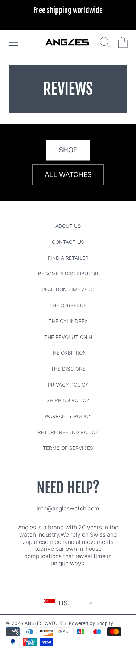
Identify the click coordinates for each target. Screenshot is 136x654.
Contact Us (68, 242)
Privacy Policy (68, 385)
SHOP (68, 149)
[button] (13, 42)
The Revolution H (68, 337)
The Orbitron (68, 353)
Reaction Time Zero (68, 289)
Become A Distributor (68, 273)
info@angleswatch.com (68, 508)
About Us (68, 226)
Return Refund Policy (68, 432)
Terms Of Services (68, 448)
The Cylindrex (68, 321)
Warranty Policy (68, 416)
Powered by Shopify (91, 623)
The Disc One (68, 369)
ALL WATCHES (68, 174)
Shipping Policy (68, 400)
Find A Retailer (68, 258)
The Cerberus (68, 305)
